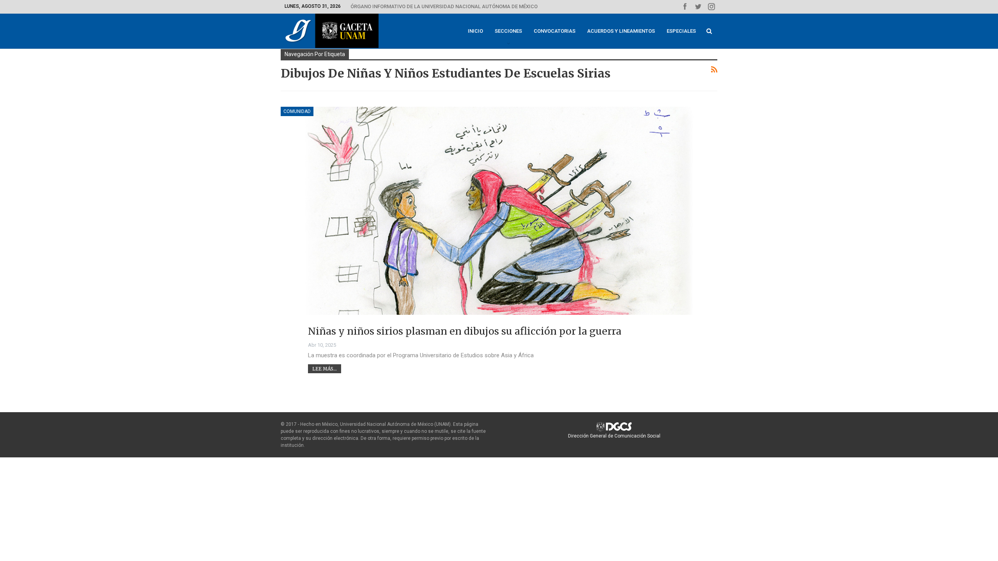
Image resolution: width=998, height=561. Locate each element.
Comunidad (297, 111)
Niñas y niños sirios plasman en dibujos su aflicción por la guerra (464, 331)
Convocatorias (554, 31)
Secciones (508, 31)
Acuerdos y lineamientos (621, 31)
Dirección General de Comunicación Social (614, 436)
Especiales (681, 31)
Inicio (475, 31)
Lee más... (324, 369)
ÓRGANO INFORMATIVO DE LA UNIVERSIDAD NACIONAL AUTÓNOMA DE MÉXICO (444, 6)
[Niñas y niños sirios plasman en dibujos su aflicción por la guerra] (499, 227)
